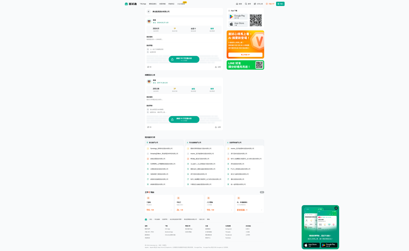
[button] (154, 232)
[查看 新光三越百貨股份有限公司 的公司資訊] (245, 174)
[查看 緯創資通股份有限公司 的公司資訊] (164, 158)
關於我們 (147, 229)
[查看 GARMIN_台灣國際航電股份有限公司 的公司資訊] (164, 163)
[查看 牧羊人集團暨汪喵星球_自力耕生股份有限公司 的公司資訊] (204, 179)
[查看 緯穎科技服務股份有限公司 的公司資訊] (164, 179)
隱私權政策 (208, 235)
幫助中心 (207, 238)
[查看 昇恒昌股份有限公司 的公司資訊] (245, 163)
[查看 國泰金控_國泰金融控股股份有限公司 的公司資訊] (204, 169)
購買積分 (147, 235)
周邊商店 (147, 238)
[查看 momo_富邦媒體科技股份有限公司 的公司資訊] (204, 153)
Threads (227, 232)
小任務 (248, 232)
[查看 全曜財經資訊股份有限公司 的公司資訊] (164, 169)
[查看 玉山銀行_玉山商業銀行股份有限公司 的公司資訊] (204, 163)
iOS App (167, 229)
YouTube (228, 238)
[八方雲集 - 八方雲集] (219, 204)
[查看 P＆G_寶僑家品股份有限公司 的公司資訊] (245, 169)
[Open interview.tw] (146, 219)
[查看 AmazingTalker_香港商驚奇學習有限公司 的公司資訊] (164, 153)
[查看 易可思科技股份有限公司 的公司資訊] (204, 174)
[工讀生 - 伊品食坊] (159, 204)
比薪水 (248, 229)
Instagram (228, 229)
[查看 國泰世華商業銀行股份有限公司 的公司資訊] (204, 148)
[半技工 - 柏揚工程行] (189, 204)
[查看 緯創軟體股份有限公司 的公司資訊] (164, 184)
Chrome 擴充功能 (170, 235)
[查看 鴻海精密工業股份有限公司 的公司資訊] (164, 174)
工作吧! (248, 235)
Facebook (228, 235)
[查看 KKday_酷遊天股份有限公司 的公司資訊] (204, 158)
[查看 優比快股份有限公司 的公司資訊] (245, 179)
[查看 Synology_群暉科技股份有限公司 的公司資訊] (164, 148)
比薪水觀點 (188, 232)
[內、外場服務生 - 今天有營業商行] (249, 204)
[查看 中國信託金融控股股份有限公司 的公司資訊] (204, 184)
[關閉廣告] (336, 208)
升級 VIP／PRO (149, 232)
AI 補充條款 (208, 232)
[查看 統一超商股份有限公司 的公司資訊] (245, 184)
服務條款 (207, 229)
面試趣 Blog (188, 229)
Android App (169, 232)
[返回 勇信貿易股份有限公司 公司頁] (184, 11)
